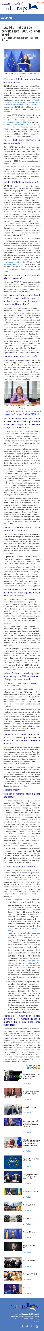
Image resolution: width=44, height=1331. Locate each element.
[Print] (36, 1067)
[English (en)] (43, 2)
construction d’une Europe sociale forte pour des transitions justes (24, 965)
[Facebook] (28, 1067)
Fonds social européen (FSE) (19, 124)
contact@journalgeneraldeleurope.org (25, 1316)
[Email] (39, 1067)
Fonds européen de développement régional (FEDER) (22, 121)
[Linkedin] (33, 1067)
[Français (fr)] (38, 2)
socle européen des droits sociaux (22, 444)
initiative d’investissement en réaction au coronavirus (22, 101)
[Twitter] (30, 1067)
